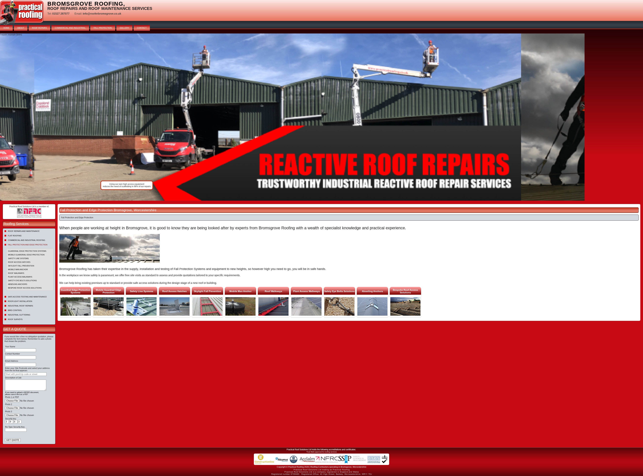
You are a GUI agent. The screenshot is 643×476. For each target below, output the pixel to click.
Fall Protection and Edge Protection (27, 245)
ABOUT (20, 28)
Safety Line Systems (18, 258)
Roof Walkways (16, 273)
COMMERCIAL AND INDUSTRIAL (70, 28)
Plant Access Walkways (20, 277)
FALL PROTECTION (103, 28)
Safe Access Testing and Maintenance (27, 297)
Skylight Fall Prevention (21, 266)
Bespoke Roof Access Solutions (25, 288)
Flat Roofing (15, 236)
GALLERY (124, 28)
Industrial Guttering (19, 315)
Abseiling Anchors (17, 284)
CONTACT (142, 28)
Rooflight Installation (20, 301)
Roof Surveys (15, 319)
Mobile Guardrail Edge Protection (26, 255)
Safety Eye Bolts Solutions (22, 281)
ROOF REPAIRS (39, 28)
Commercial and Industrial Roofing (26, 240)
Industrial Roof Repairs (20, 306)
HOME (6, 28)
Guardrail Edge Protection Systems (27, 251)
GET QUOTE (12, 440)
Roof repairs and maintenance (24, 231)
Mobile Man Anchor (18, 269)
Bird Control (15, 310)
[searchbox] (26, 374)
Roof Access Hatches (19, 262)
